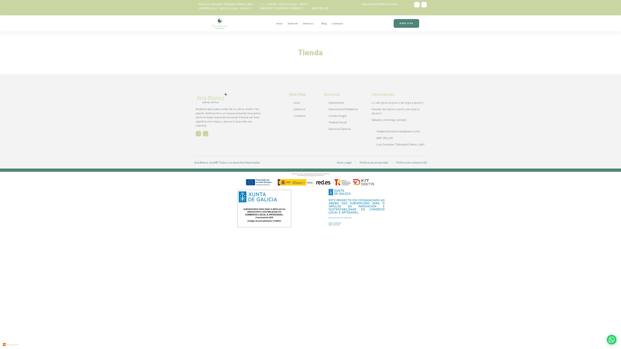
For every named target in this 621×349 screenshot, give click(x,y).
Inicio (279, 23)
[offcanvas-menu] (423, 23)
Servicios (308, 23)
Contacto (337, 23)
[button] (611, 339)
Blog (324, 23)
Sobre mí (293, 23)
